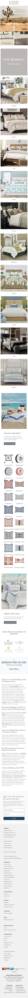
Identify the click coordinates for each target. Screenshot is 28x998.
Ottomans (6, 879)
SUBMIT (14, 818)
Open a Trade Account (9, 930)
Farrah (14, 199)
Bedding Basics (8, 881)
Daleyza (14, 105)
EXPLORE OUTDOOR (9, 443)
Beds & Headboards (9, 877)
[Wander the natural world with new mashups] (14, 44)
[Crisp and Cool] (14, 609)
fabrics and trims (6, 723)
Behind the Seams (8, 919)
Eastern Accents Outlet (10, 852)
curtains (16, 700)
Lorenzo (14, 231)
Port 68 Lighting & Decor (10, 856)
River (14, 356)
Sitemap (6, 960)
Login (5, 927)
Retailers (6, 902)
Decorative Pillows (9, 868)
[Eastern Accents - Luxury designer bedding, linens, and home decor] (14, 2)
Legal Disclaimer (8, 955)
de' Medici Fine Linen (9, 832)
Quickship (6, 888)
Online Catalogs (8, 913)
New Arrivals (7, 864)
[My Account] (24, 3)
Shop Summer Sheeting (10, 622)
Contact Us (7, 896)
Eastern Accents (8, 830)
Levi (14, 168)
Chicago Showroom (9, 904)
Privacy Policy (10, 805)
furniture (4, 702)
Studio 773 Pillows (8, 837)
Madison (14, 387)
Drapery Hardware (8, 875)
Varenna (14, 293)
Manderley (14, 262)
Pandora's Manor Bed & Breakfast (12, 858)
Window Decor (8, 873)
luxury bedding (14, 686)
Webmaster (7, 958)
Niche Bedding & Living (10, 834)
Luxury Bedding (8, 866)
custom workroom (7, 775)
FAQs (5, 940)
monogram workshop (20, 775)
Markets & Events (8, 906)
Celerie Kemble (8, 845)
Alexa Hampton (8, 847)
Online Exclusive (8, 886)
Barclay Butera (8, 841)
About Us (6, 894)
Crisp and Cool (12, 614)
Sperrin (14, 137)
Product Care (7, 936)
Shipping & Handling (9, 951)
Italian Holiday (12, 433)
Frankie (14, 324)
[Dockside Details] (14, 428)
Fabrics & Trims (8, 883)
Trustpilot (14, 971)
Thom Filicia (7, 843)
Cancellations (7, 945)
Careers (6, 947)
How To (6, 938)
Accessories (7, 870)
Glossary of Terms (8, 943)
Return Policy (7, 953)
